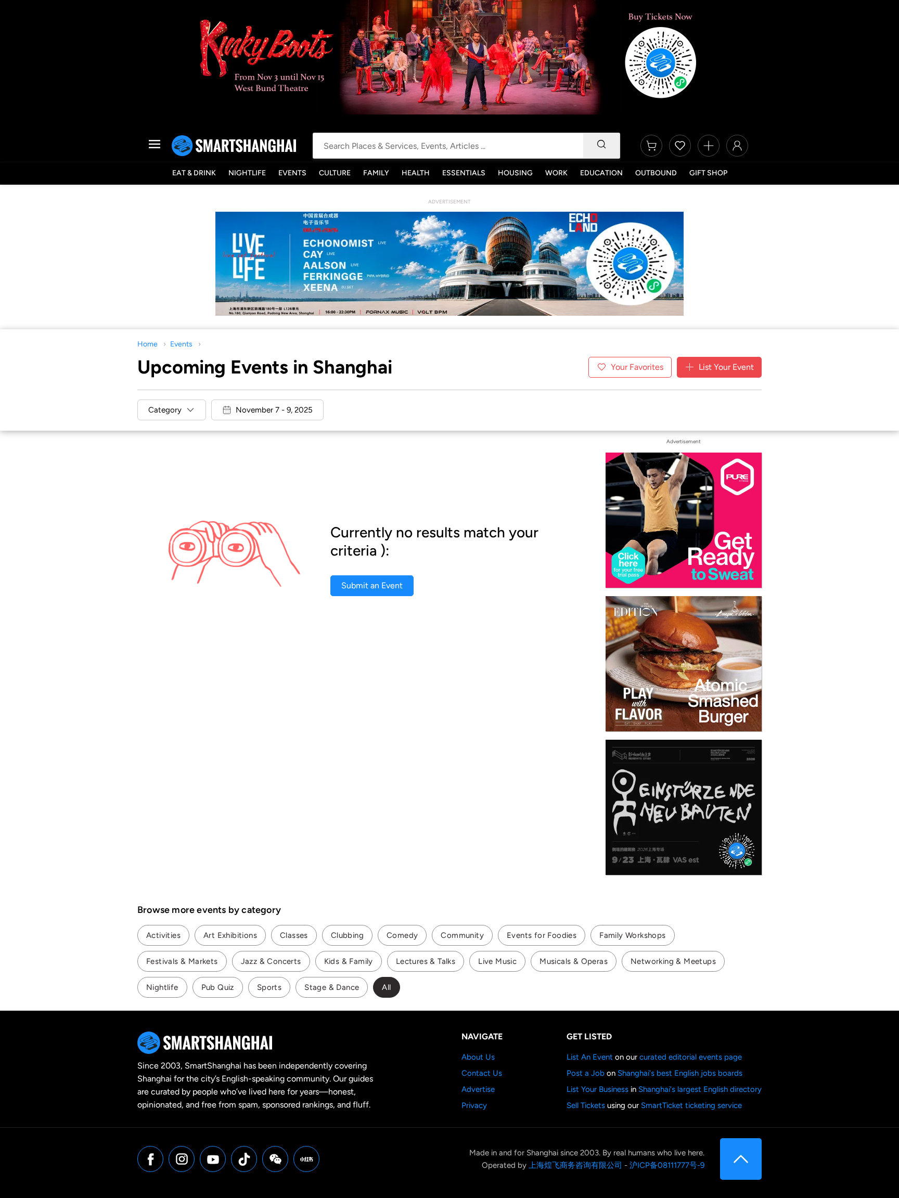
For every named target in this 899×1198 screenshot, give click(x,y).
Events (292, 173)
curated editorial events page (690, 1057)
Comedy (402, 935)
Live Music (497, 961)
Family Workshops (632, 935)
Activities (163, 935)
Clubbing (347, 935)
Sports (269, 987)
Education (601, 173)
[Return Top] (741, 1159)
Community (462, 935)
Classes (294, 935)
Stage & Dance (331, 987)
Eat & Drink (194, 173)
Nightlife (247, 173)
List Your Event (726, 367)
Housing (515, 173)
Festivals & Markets (182, 961)
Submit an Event (372, 585)
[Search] (601, 145)
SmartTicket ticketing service (691, 1105)
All (386, 987)
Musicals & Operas (574, 961)
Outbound (656, 173)
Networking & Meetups (673, 961)
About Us (478, 1057)
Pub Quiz (217, 987)
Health (416, 173)
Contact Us (481, 1073)
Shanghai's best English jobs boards (680, 1073)
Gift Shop (708, 173)
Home (147, 344)
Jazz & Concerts (271, 961)
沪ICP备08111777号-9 (667, 1165)
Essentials (463, 173)
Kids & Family (348, 961)
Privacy (474, 1105)
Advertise (478, 1089)
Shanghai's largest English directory (700, 1089)
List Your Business (597, 1089)
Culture (335, 173)
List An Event (590, 1057)
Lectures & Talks (425, 961)
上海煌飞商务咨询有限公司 (575, 1165)
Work (556, 173)
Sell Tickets (586, 1105)
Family (376, 173)
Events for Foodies (541, 935)
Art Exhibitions (230, 935)
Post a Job (586, 1073)
